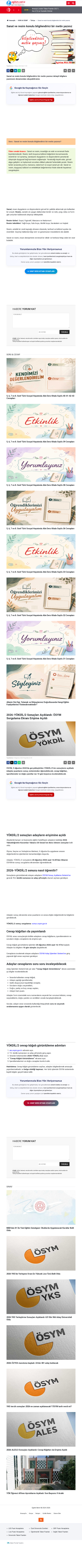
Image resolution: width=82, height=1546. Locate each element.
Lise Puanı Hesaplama (16, 1532)
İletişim (38, 1513)
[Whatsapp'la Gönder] (19, 70)
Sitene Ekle (57, 1513)
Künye (31, 1513)
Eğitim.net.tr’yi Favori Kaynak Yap (41, 100)
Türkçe (32, 20)
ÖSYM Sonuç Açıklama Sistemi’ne (56, 875)
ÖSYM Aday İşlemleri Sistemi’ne (52, 953)
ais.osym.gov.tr (16, 1050)
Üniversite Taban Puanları (17, 1535)
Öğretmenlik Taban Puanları (40, 1532)
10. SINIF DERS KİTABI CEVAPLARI (41, 1103)
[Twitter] (11, 70)
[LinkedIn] (15, 70)
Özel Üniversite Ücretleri (39, 1528)
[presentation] (13, 10)
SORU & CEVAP (23, 20)
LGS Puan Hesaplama (16, 1528)
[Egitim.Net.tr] (15, 3)
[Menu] (68, 3)
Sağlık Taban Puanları (60, 1532)
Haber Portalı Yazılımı (16, 1543)
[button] (65, 70)
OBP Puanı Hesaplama (61, 1528)
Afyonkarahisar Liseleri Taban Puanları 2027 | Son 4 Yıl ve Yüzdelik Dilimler (45, 10)
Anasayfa (12, 20)
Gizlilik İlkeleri (47, 1513)
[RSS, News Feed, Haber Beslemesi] (41, 1520)
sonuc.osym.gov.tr (39, 923)
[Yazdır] (23, 70)
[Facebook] (8, 70)
